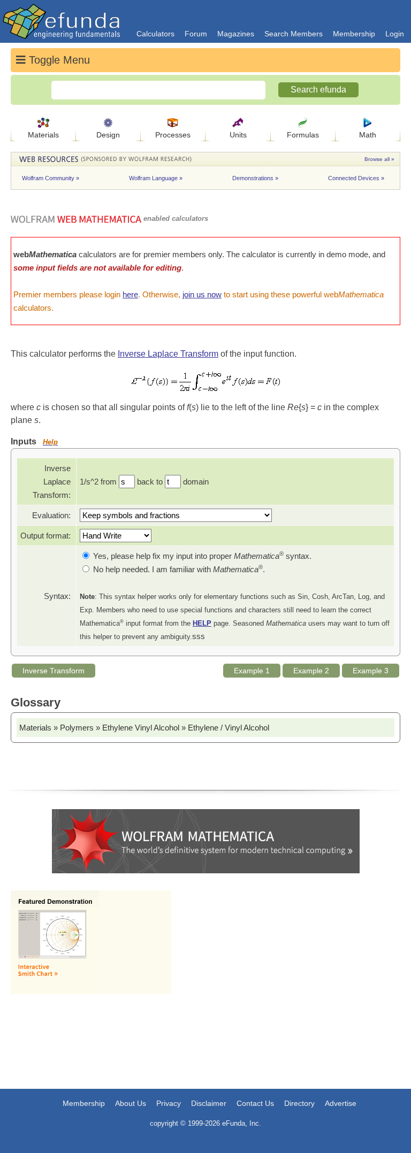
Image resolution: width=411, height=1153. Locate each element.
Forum (196, 33)
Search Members (293, 33)
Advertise (340, 1103)
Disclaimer (208, 1103)
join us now (202, 294)
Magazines (235, 33)
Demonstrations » (256, 178)
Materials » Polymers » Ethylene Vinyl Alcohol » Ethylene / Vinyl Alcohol (144, 727)
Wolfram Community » (51, 178)
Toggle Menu (58, 60)
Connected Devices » (356, 178)
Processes (173, 134)
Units (238, 134)
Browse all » (379, 159)
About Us (130, 1103)
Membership (354, 33)
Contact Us (255, 1103)
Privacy (168, 1103)
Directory (299, 1103)
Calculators (155, 33)
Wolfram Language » (156, 178)
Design (108, 134)
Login (394, 33)
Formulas (303, 134)
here (130, 294)
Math (367, 134)
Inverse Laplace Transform (168, 353)
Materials (43, 134)
